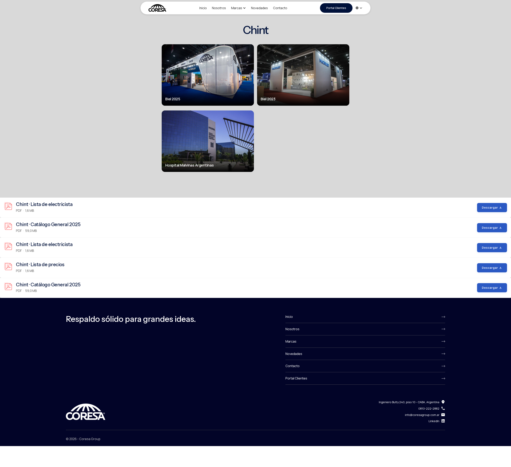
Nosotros (219, 8)
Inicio (203, 8)
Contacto (280, 8)
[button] (238, 8)
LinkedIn (434, 421)
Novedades (259, 8)
